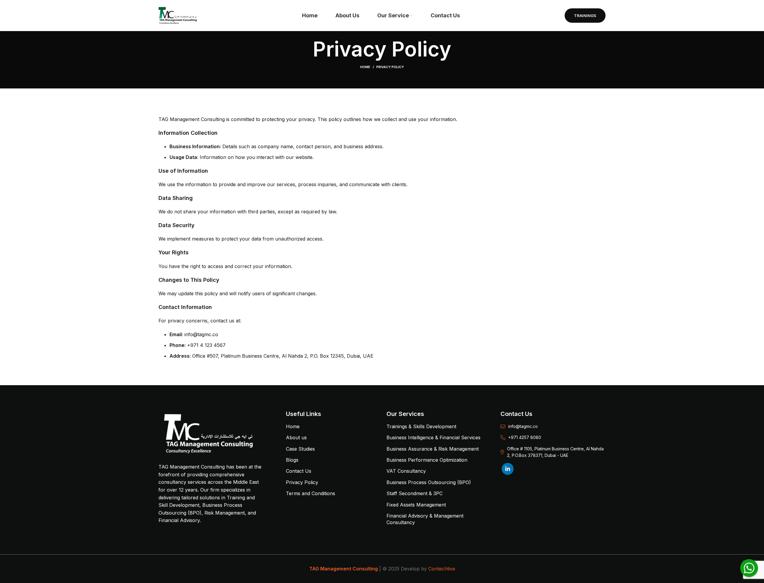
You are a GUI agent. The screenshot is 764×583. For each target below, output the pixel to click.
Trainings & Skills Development (421, 426)
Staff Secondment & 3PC (414, 493)
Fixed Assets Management (416, 505)
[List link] (553, 426)
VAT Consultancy (406, 471)
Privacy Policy (302, 482)
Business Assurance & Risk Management (432, 449)
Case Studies (300, 449)
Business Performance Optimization (426, 460)
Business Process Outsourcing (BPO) (428, 482)
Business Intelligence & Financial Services (433, 437)
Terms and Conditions (310, 493)
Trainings (585, 15)
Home (365, 67)
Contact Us (298, 471)
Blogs (292, 460)
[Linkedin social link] (508, 469)
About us (296, 437)
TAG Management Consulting (343, 569)
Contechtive (441, 569)
